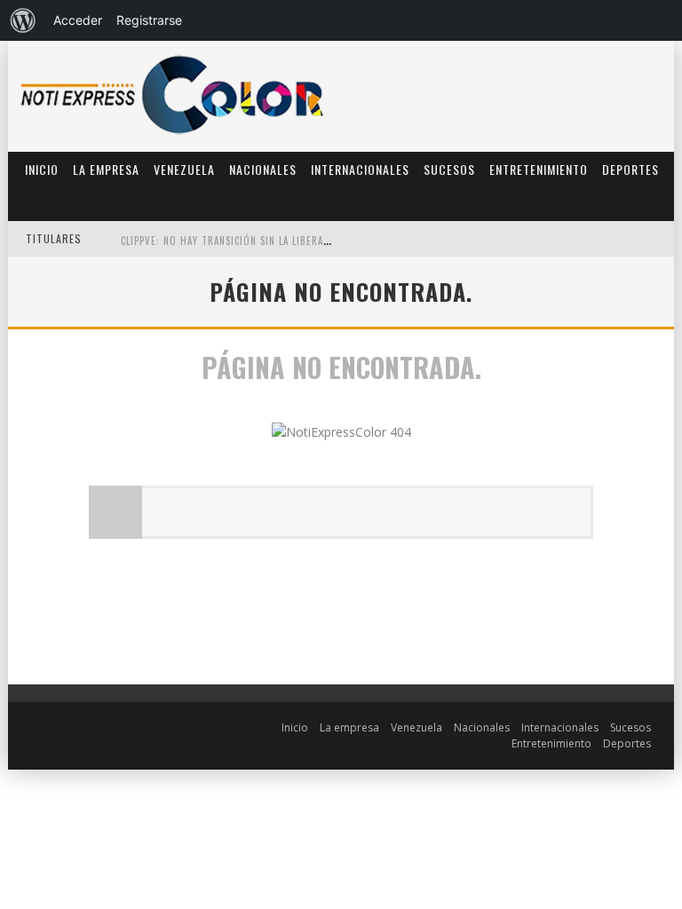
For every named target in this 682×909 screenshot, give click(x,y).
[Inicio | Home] (172, 133)
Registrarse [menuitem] (149, 20)
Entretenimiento (538, 169)
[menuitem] (23, 20)
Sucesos (449, 169)
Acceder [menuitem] (77, 20)
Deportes (630, 169)
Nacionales (263, 169)
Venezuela (184, 169)
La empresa (106, 169)
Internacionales (360, 169)
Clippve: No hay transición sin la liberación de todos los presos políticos (313, 206)
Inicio (42, 169)
